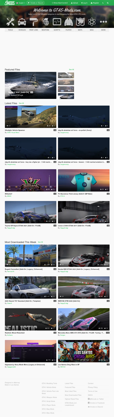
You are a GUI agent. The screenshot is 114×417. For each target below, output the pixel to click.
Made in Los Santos (12, 385)
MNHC (9, 196)
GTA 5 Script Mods (48, 401)
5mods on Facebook (97, 403)
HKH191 (63, 367)
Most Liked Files (70, 391)
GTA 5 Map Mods (48, 409)
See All (71, 69)
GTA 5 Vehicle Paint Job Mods (50, 392)
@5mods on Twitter (97, 399)
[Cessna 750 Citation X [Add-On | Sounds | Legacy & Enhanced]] (66, 82)
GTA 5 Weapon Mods (49, 397)
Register (96, 3)
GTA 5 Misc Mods (48, 413)
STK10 (62, 196)
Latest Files (69, 383)
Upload (75, 3)
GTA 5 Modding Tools (49, 383)
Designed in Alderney (12, 382)
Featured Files (70, 387)
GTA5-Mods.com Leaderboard (71, 404)
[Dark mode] (103, 3)
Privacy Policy (93, 387)
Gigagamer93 (11, 367)
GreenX (9, 303)
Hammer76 (10, 271)
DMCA (90, 395)
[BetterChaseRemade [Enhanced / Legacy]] (66, 89)
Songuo (62, 335)
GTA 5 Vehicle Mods (49, 387)
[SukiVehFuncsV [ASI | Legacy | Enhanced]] (66, 75)
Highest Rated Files (72, 399)
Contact (90, 383)
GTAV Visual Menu (13, 132)
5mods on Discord (96, 407)
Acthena (9, 335)
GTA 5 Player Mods (48, 405)
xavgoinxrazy (64, 132)
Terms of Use (92, 391)
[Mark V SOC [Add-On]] (66, 96)
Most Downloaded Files (73, 395)
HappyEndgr (11, 228)
